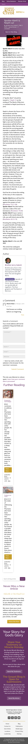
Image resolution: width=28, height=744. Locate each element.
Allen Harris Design (15, 742)
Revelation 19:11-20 (10, 204)
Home (7, 724)
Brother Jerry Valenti (12, 25)
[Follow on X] (12, 717)
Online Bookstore (11, 1)
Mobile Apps (19, 729)
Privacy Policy (19, 731)
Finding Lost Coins (7, 496)
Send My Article (14, 698)
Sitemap (19, 734)
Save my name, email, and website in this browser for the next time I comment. (13, 363)
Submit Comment (17, 369)
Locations (7, 731)
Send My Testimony (14, 671)
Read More (7, 470)
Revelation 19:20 (16, 211)
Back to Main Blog (11, 32)
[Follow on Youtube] (19, 717)
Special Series (12, 27)
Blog (3, 1)
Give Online (7, 729)
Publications (19, 726)
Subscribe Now (14, 622)
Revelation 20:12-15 (10, 219)
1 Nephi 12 (13, 100)
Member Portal (22, 1)
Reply (22, 315)
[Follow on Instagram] (15, 717)
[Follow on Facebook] (9, 717)
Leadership (7, 734)
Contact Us (7, 726)
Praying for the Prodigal (7, 401)
